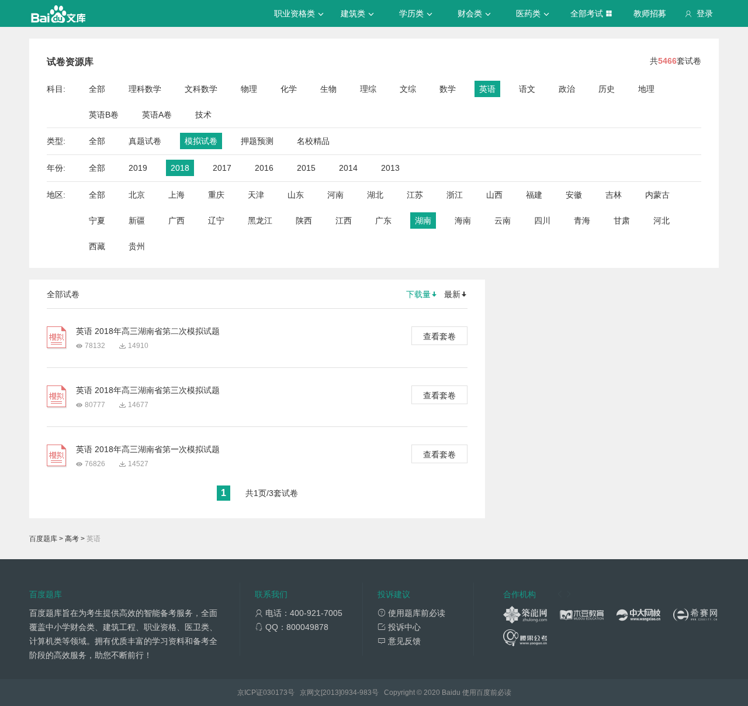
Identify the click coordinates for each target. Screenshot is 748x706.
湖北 (375, 194)
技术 (203, 114)
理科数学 (145, 89)
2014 (348, 168)
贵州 (137, 246)
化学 (288, 89)
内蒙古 (657, 194)
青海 (582, 220)
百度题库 (43, 539)
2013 (390, 168)
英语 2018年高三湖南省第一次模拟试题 (148, 449)
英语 (487, 89)
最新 (452, 294)
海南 (463, 220)
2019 (138, 168)
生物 (328, 89)
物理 (249, 89)
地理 (646, 89)
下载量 (418, 294)
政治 (567, 89)
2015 (306, 168)
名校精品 (313, 141)
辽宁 (216, 220)
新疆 (137, 220)
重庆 (216, 194)
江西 (343, 220)
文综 (408, 89)
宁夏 (97, 220)
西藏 (97, 246)
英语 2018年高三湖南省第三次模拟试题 (148, 390)
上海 (176, 194)
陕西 (304, 220)
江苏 (415, 194)
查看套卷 (439, 336)
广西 (176, 220)
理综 (368, 89)
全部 (97, 89)
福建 (534, 194)
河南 (335, 194)
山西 (494, 194)
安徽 (574, 194)
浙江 (454, 194)
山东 (296, 194)
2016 (264, 168)
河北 (661, 220)
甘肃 (622, 220)
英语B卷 (104, 114)
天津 (256, 194)
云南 (502, 220)
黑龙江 (260, 220)
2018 (180, 168)
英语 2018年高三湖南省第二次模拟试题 (148, 331)
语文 (527, 89)
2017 (222, 168)
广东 (383, 220)
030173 (275, 692)
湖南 (423, 220)
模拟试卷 (201, 141)
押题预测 (257, 141)
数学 (447, 89)
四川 (542, 220)
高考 (72, 539)
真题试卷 (145, 141)
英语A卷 (157, 114)
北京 (137, 194)
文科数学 (201, 89)
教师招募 (649, 13)
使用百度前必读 (486, 692)
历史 (606, 89)
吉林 (613, 194)
